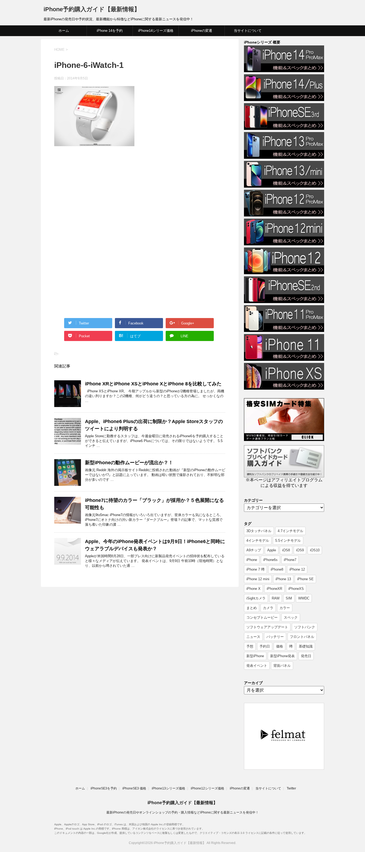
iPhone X (253, 589)
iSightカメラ (256, 598)
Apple (271, 550)
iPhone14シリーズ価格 (155, 31)
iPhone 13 (283, 579)
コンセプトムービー (262, 617)
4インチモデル (257, 541)
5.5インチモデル (288, 541)
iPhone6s (270, 560)
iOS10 (315, 550)
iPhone (251, 560)
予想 (249, 646)
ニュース (253, 637)
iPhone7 (290, 560)
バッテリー (275, 637)
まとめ (251, 608)
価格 (279, 646)
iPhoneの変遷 (201, 31)
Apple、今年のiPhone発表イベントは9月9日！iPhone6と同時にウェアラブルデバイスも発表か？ (155, 545)
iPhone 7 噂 (255, 569)
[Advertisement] (99, 194)
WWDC (303, 598)
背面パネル (282, 666)
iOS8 (286, 550)
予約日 (264, 646)
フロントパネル (302, 637)
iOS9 (300, 550)
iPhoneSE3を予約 (104, 788)
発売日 (306, 656)
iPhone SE (305, 579)
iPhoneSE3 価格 (134, 788)
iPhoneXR (274, 589)
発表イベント (256, 666)
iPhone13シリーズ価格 (168, 788)
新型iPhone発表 (282, 656)
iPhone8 (277, 569)
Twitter (291, 788)
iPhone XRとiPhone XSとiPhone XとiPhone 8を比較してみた (153, 383)
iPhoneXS (296, 589)
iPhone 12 (297, 569)
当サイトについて (248, 31)
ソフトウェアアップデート (267, 627)
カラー (284, 608)
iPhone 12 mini (257, 579)
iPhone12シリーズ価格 (207, 788)
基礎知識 (306, 646)
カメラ (268, 608)
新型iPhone (255, 656)
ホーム (64, 31)
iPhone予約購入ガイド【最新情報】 (92, 9)
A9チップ (253, 550)
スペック (291, 617)
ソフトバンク (304, 627)
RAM (275, 598)
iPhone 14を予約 (110, 31)
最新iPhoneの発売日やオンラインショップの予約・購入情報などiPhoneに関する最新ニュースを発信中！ (182, 812)
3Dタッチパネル (258, 531)
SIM (289, 598)
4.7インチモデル (290, 531)
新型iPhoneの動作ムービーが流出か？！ (129, 462)
